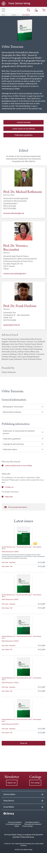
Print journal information (17, 507)
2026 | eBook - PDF (7, 566)
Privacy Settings (27, 826)
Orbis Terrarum (26, 14)
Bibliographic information (13, 406)
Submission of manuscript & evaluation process (19, 432)
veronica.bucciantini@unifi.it (14, 273)
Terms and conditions (15, 822)
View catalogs (35, 783)
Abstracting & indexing (12, 412)
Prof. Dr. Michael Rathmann (22, 191)
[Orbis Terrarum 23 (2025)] (23, 584)
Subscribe (9, 496)
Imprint (16, 826)
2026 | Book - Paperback (8, 562)
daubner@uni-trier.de (11, 325)
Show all (23, 743)
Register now (12, 783)
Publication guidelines (12, 438)
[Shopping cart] (43, 10)
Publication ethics (10, 449)
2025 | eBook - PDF (7, 608)
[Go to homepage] (16, 3)
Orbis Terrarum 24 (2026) (10, 552)
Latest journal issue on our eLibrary (18, 465)
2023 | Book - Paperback (8, 728)
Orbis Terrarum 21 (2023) (10, 683)
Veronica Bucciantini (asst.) (24, 547)
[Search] (28, 10)
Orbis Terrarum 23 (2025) (10, 599)
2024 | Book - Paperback (8, 645)
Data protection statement (32, 824)
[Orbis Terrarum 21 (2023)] (23, 667)
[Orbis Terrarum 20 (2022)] (23, 708)
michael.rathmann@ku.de (13, 213)
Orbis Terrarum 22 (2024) (10, 641)
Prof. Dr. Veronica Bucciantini (15, 247)
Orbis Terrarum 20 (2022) (10, 724)
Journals (13, 14)
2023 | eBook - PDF (7, 732)
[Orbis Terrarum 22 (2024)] (23, 625)
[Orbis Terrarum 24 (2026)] (23, 536)
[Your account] (36, 10)
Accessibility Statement (13, 824)
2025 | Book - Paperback (8, 604)
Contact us (9, 487)
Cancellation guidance (32, 822)
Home (3, 14)
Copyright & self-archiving (13, 444)
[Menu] (3, 10)
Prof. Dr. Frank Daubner (19, 306)
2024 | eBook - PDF (7, 649)
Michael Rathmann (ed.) (9, 547)
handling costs (30, 843)
